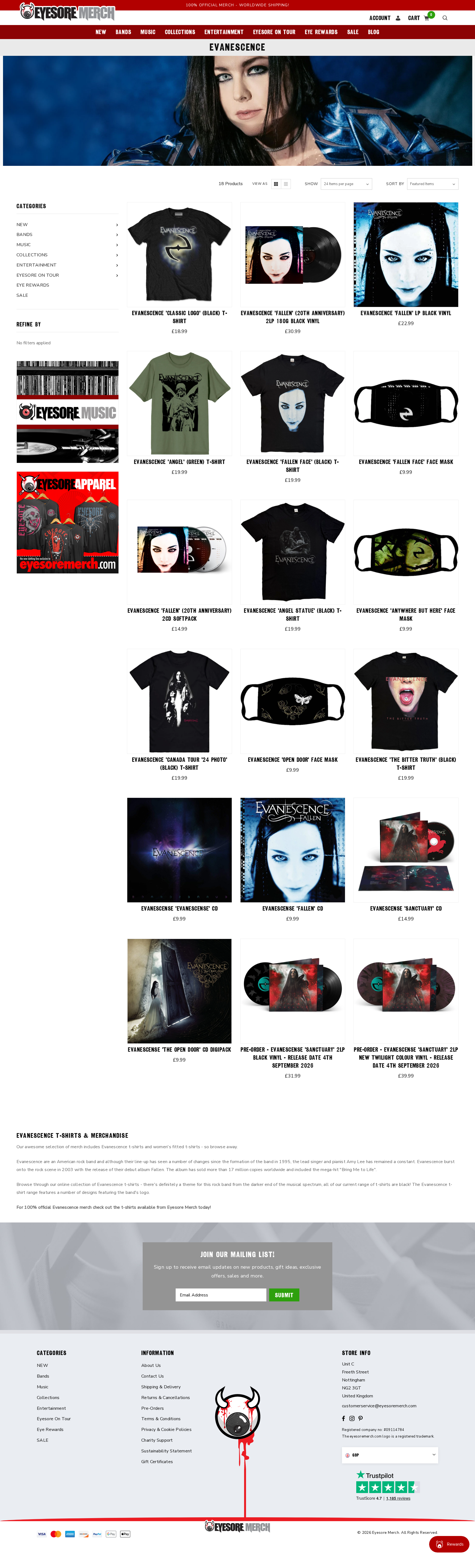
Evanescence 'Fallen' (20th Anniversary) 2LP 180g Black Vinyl (293, 317)
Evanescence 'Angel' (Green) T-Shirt (179, 462)
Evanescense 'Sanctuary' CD (406, 908)
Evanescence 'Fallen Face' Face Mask (406, 462)
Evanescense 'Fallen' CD (293, 908)
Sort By (395, 183)
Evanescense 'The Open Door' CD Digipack (179, 1049)
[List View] (286, 184)
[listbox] (433, 184)
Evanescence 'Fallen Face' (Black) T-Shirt (293, 466)
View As (259, 184)
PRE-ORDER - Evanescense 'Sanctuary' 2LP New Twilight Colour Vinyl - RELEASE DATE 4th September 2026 (406, 1057)
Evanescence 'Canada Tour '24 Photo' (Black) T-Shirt (179, 763)
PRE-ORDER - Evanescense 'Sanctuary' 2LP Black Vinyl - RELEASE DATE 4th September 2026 (293, 1057)
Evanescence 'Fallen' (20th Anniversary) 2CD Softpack (179, 614)
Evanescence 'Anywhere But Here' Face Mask (406, 614)
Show (311, 183)
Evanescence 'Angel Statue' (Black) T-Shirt (292, 614)
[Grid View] (276, 184)
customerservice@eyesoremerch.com (379, 1406)
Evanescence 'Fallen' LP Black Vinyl (406, 313)
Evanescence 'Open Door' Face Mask (293, 759)
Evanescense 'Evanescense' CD (179, 908)
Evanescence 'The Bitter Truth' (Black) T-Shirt (406, 763)
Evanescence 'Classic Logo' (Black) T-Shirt (179, 317)
